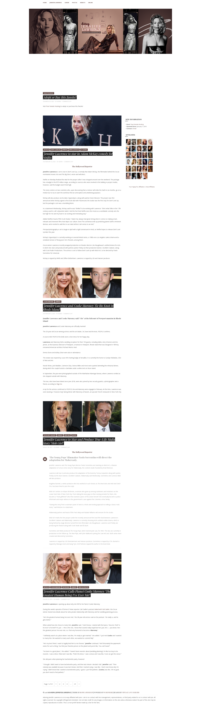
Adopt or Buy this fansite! (59, 97)
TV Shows (84, 149)
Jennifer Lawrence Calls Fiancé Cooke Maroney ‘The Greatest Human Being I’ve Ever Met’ (76, 593)
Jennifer (64, 149)
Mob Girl (67, 435)
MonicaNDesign (86, 693)
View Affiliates (150, 187)
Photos (74, 2)
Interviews (66, 587)
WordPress (108, 693)
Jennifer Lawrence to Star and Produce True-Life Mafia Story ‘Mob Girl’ (79, 441)
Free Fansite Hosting (53, 106)
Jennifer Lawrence (56, 2)
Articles (46, 149)
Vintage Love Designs (130, 693)
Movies (74, 435)
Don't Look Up (55, 149)
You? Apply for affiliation (136, 187)
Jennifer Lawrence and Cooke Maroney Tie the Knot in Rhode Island (78, 307)
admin (59, 101)
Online (90, 2)
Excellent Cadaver (49, 435)
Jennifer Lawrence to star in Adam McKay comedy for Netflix (78, 156)
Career (67, 2)
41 (75, 684)
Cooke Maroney (48, 301)
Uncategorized (48, 93)
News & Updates (74, 149)
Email (134, 128)
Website (82, 2)
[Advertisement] (100, 75)
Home (45, 2)
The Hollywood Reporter (82, 166)
